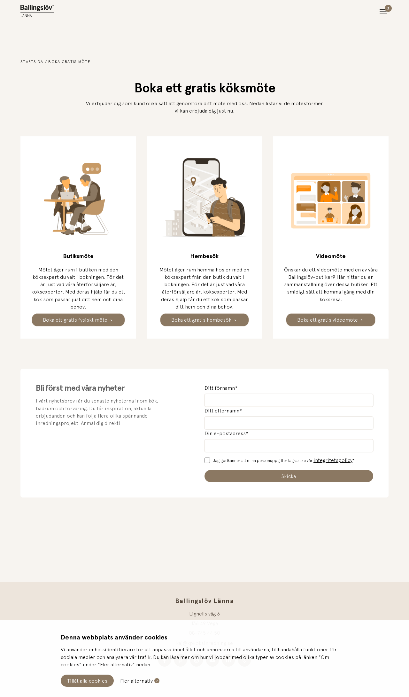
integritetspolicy (332, 460)
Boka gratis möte (69, 61)
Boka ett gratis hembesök (202, 320)
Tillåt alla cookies (87, 681)
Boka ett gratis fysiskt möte (76, 320)
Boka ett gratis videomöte (328, 320)
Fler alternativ (136, 681)
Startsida (31, 61)
